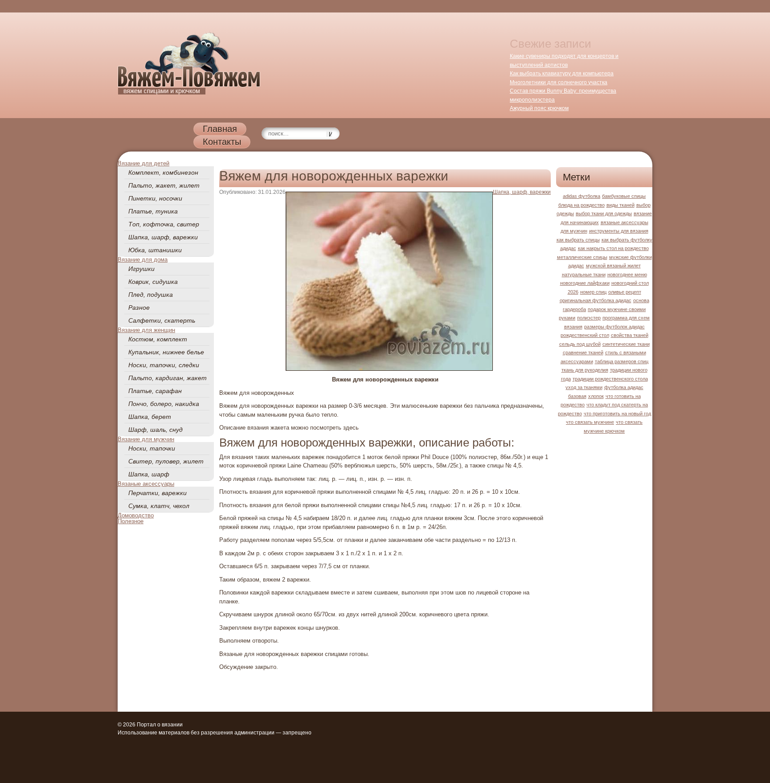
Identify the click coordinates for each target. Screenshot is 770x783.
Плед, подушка (150, 294)
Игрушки (141, 268)
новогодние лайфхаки (585, 283)
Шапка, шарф (148, 474)
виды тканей (620, 205)
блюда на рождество (581, 205)
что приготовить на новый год (617, 413)
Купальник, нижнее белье (166, 352)
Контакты (222, 142)
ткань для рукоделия (584, 370)
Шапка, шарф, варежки (163, 237)
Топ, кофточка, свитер (163, 224)
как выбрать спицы (578, 239)
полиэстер (589, 317)
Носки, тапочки (151, 448)
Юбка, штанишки (155, 250)
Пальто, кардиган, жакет (167, 377)
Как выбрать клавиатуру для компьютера (562, 73)
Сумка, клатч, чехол (158, 505)
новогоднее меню (627, 274)
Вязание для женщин (146, 330)
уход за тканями (583, 387)
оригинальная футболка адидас (595, 300)
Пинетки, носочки (155, 198)
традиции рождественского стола (610, 378)
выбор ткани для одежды (604, 213)
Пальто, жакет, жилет (164, 185)
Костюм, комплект (157, 339)
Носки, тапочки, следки (163, 365)
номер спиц (593, 292)
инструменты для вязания (618, 231)
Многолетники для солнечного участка (558, 82)
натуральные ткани (584, 274)
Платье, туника (153, 211)
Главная (220, 129)
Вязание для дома (143, 259)
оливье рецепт (624, 292)
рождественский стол (585, 335)
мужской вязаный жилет (613, 265)
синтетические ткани (626, 344)
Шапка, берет (149, 416)
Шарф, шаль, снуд (155, 429)
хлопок (596, 396)
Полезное (130, 521)
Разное (139, 307)
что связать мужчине (590, 422)
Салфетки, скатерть (161, 320)
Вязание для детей (143, 163)
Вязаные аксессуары (146, 484)
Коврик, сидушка (153, 281)
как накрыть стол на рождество (613, 248)
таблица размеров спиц (621, 361)
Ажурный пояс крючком (539, 108)
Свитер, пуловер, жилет (166, 461)
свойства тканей (629, 335)
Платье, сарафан (155, 390)
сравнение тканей (583, 352)
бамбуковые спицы (624, 196)
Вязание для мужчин (146, 439)
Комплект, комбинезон (163, 172)
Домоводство (136, 515)
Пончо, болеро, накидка (163, 403)
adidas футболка (581, 196)
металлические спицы (582, 257)
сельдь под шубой (580, 344)
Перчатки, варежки (157, 492)
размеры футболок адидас (614, 326)
